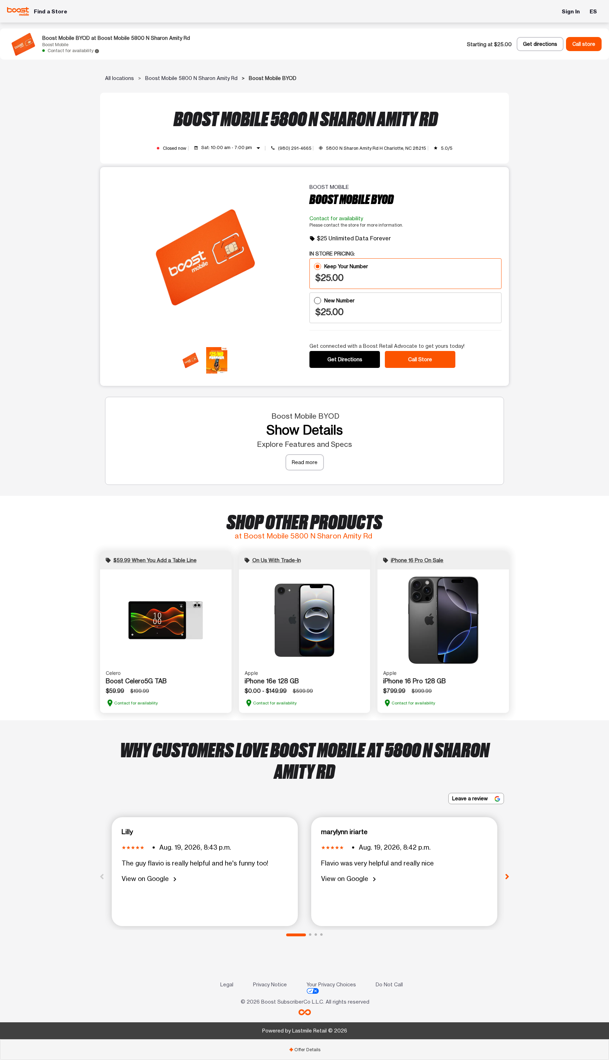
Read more (305, 462)
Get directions (540, 44)
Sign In (571, 11)
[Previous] (101, 876)
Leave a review (470, 798)
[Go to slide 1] (296, 934)
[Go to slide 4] (321, 934)
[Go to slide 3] (315, 934)
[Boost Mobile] (18, 11)
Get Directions (344, 359)
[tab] (304, 1050)
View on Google (150, 879)
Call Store (420, 359)
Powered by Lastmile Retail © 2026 (304, 1031)
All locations (119, 78)
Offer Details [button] (304, 1049)
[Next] (507, 876)
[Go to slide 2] (310, 934)
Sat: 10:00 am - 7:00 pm (232, 148)
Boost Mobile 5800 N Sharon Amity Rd (191, 78)
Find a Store (50, 11)
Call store (583, 44)
